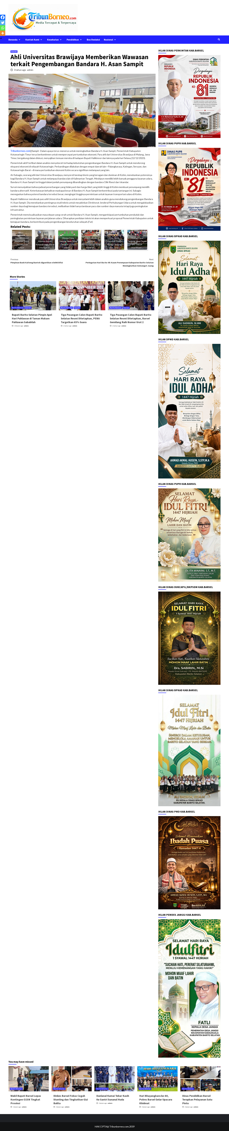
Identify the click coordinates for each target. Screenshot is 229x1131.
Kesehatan (53, 39)
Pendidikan (73, 39)
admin (30, 69)
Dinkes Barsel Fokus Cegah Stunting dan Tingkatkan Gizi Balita (70, 1099)
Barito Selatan (17, 308)
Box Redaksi (93, 39)
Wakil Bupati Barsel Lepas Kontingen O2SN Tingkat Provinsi (25, 1099)
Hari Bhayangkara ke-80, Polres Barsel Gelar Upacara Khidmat (155, 1099)
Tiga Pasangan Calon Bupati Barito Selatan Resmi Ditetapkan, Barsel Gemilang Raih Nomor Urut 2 (130, 318)
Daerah (14, 52)
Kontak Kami (32, 39)
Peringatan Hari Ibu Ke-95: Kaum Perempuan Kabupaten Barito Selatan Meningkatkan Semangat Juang (120, 262)
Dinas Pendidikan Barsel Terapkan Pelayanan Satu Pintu (197, 1099)
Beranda (12, 39)
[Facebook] (2, 17)
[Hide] (1, 38)
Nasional (108, 39)
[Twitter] (2, 22)
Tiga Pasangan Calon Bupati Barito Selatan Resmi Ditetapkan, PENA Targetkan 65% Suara (81, 318)
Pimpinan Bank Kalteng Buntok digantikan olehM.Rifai (36, 261)
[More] (2, 33)
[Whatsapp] (2, 28)
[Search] (219, 39)
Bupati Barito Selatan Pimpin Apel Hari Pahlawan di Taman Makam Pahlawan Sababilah (32, 318)
